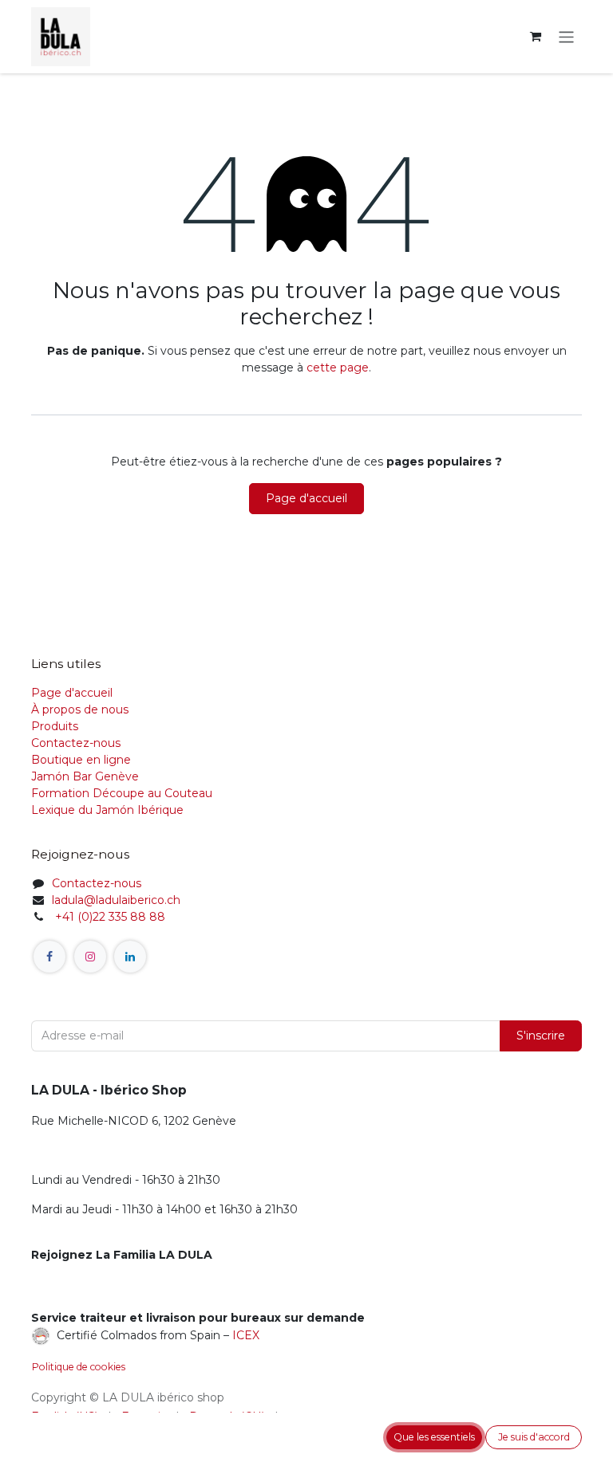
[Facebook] (49, 957)
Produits (54, 726)
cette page (337, 367)
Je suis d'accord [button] (534, 1437)
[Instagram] (90, 957)
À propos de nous (80, 709)
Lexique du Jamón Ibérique (107, 810)
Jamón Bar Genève (85, 776)
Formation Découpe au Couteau (123, 793)
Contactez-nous (76, 743)
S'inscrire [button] (540, 1035)
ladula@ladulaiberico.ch (116, 900)
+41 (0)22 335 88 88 (108, 917)
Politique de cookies (78, 1367)
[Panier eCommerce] (535, 37)
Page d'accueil (306, 498)
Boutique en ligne (81, 760)
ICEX (245, 1334)
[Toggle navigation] (566, 36)
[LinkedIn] (130, 957)
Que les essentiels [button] (434, 1437)
